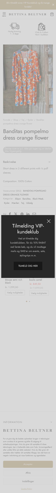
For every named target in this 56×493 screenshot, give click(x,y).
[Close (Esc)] (48, 221)
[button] (28, 266)
